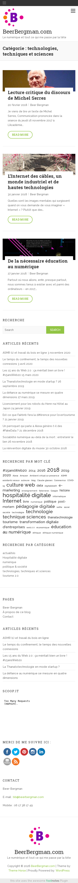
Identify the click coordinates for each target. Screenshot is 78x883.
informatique (59, 496)
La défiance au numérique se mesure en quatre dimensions (35, 676)
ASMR (64, 475)
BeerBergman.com (27, 31)
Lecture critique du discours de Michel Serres (39, 95)
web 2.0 (31, 527)
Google (54, 491)
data (40, 485)
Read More (20, 134)
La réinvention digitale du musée (24, 448)
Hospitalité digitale (15, 557)
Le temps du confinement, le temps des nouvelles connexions (37, 647)
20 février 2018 (17, 105)
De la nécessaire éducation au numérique (38, 264)
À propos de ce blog (16, 612)
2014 (32, 470)
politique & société (15, 566)
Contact (8, 616)
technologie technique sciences (28, 514)
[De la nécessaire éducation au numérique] (39, 249)
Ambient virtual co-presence (44, 475)
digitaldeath (51, 486)
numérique (36, 502)
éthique (37, 533)
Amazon (24, 475)
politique (50, 501)
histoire (65, 490)
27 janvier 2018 (17, 273)
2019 (65, 470)
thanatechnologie (60, 517)
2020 (7, 475)
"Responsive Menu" (4, 3)
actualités (9, 553)
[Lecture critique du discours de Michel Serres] (39, 80)
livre (26, 501)
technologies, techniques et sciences (27, 571)
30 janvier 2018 (17, 194)
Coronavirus (60, 480)
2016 (41, 470)
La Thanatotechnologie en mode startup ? (30, 381)
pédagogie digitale (35, 506)
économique (42, 527)
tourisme (10, 522)
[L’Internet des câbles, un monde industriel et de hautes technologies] (39, 164)
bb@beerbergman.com (28, 797)
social (66, 507)
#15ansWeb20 (15, 470)
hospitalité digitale (27, 495)
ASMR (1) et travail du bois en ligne (25, 352)
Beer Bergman (39, 105)
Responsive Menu (73, 11)
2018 (53, 469)
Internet (12, 501)
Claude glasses (44, 480)
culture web (20, 485)
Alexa (15, 475)
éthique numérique (53, 533)
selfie (59, 507)
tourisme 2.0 (11, 575)
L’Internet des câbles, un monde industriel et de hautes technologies (35, 181)
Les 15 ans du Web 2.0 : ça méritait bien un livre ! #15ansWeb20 (35, 658)
